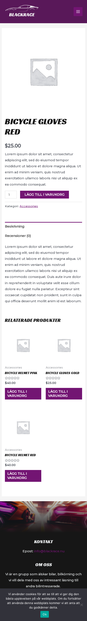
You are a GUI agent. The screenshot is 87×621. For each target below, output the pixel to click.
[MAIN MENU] (78, 11)
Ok (45, 614)
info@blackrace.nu (48, 551)
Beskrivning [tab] (14, 226)
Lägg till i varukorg (44, 195)
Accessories (29, 206)
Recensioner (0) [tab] (18, 236)
